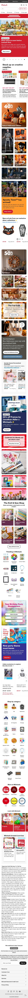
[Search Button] (2, 8)
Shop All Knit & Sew (14, 546)
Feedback (15, 948)
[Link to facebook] (8, 991)
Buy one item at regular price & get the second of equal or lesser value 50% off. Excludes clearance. (14, 915)
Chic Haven (6, 387)
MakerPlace (15, 1)
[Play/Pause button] (4, 59)
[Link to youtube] (20, 991)
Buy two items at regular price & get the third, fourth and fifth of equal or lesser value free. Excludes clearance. (14, 938)
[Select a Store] (21, 5)
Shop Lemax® (7, 211)
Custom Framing (4, 1)
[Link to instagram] (11, 991)
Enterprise (24, 1)
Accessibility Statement (14, 996)
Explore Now (14, 315)
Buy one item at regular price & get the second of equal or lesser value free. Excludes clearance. (13, 919)
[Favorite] (15, 371)
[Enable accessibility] (25, 995)
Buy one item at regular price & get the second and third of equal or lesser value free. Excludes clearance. (14, 924)
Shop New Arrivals (14, 443)
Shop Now (5, 49)
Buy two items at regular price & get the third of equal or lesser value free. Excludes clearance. (14, 929)
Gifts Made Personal (23, 387)
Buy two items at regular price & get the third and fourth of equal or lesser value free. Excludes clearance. (14, 934)
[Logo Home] (4, 5)
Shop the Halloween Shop (11, 352)
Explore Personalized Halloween (12, 356)
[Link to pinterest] (14, 991)
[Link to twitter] (17, 991)
